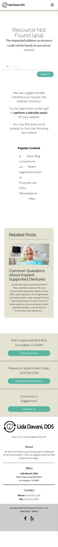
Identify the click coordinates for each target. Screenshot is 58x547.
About (30, 156)
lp (20, 156)
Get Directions (29, 353)
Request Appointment (29, 381)
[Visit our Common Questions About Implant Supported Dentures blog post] (29, 265)
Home (31, 161)
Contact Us (29, 409)
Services (32, 182)
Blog (37, 156)
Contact (23, 161)
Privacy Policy (25, 511)
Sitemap (24, 193)
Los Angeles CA (23, 172)
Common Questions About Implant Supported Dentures (27, 275)
